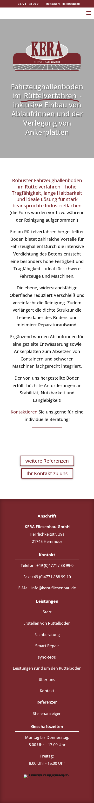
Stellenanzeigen (47, 713)
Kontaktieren (24, 412)
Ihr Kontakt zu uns (47, 473)
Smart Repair (47, 645)
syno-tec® (47, 657)
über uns (47, 679)
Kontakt (47, 690)
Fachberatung (47, 634)
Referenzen (47, 702)
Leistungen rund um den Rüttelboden (47, 668)
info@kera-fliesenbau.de (53, 588)
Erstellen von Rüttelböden (47, 623)
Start (47, 612)
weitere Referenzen (47, 461)
